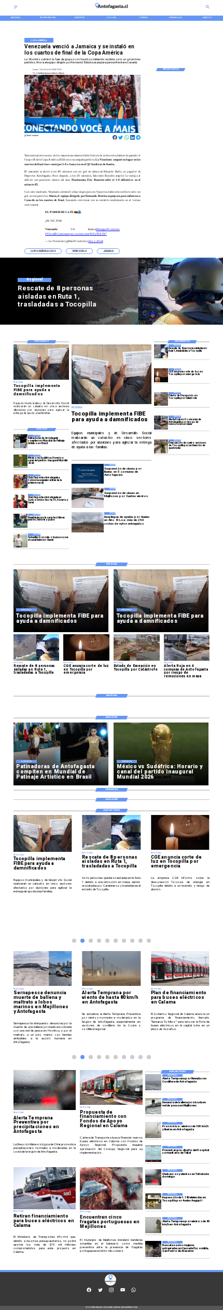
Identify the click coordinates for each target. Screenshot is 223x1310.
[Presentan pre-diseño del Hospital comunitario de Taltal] (153, 1154)
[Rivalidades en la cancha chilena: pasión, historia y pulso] (20, 521)
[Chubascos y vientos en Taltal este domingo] (153, 1177)
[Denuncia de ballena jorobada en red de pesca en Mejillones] (153, 1106)
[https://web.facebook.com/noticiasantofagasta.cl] (89, 1291)
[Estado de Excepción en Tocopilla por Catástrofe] (161, 399)
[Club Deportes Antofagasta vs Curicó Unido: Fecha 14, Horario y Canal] (20, 501)
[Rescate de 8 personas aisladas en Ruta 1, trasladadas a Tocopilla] (161, 351)
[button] (43, 251)
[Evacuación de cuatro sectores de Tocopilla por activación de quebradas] (161, 446)
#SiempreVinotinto (108, 229)
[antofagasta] (111, 10)
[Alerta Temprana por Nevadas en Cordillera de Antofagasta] (153, 1082)
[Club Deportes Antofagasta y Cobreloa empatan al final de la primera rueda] (20, 481)
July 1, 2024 (95, 241)
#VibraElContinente (57, 233)
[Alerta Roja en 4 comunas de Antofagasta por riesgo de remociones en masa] (161, 423)
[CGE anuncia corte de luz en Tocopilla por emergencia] (161, 375)
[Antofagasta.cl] (15, 8)
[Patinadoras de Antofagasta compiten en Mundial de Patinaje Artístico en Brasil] (20, 442)
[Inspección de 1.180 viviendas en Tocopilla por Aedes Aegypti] (153, 1201)
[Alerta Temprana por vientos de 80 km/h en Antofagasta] (153, 1225)
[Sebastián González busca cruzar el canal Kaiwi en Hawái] (20, 540)
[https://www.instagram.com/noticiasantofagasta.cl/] (111, 1291)
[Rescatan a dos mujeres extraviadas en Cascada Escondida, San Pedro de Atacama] (153, 1249)
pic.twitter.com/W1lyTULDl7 (88, 233)
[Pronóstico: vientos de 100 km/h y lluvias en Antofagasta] (153, 1130)
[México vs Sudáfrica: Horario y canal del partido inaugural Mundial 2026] (20, 462)
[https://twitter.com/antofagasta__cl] (100, 1291)
